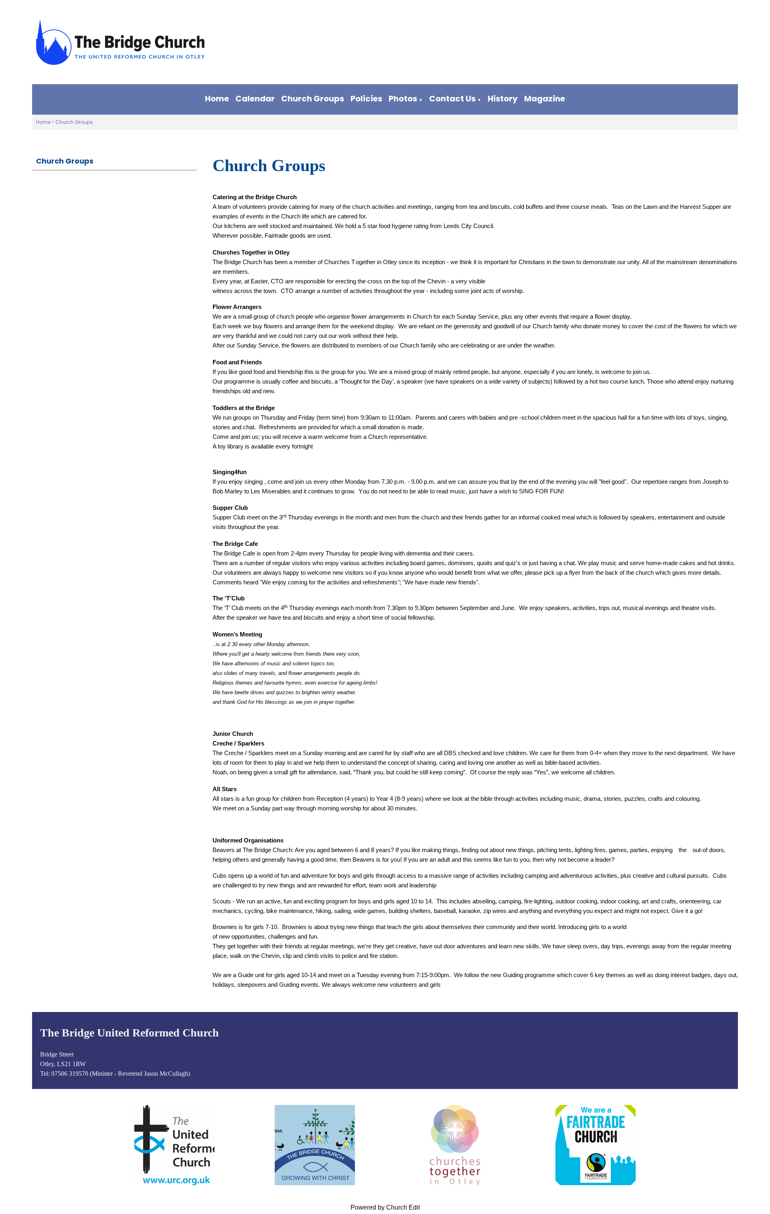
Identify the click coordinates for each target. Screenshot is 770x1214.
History (503, 98)
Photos (403, 98)
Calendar (255, 98)
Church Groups (312, 98)
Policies (366, 98)
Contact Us (452, 98)
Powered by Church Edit (385, 1207)
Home (217, 98)
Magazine (544, 98)
